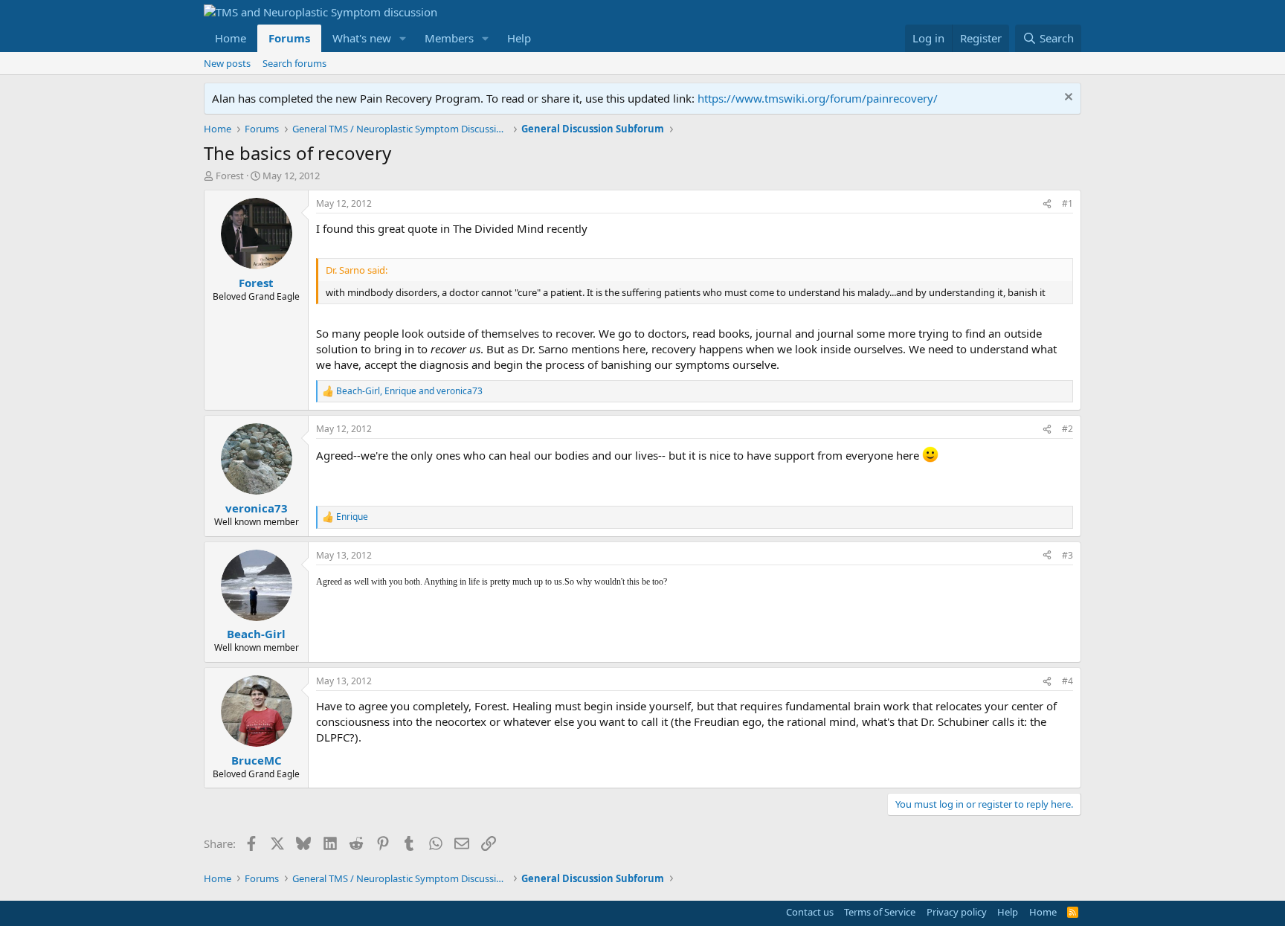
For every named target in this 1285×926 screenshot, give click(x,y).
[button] (403, 38)
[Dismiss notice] (1066, 98)
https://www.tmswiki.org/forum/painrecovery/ (818, 98)
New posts (227, 63)
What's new (361, 37)
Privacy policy (957, 912)
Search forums (294, 63)
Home (230, 37)
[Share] (1047, 204)
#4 (1067, 681)
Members (449, 37)
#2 (1067, 428)
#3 (1067, 555)
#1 (1067, 203)
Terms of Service (879, 912)
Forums (289, 37)
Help (519, 37)
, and (409, 391)
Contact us (810, 912)
